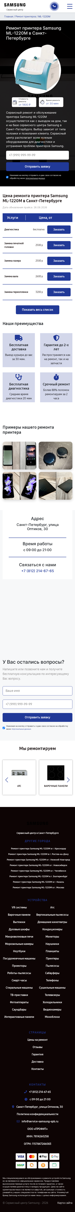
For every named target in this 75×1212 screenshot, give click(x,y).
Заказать (59, 229)
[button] (6, 780)
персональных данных (35, 178)
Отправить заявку (37, 166)
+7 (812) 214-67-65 (37, 571)
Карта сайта (64, 1203)
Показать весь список (37, 310)
